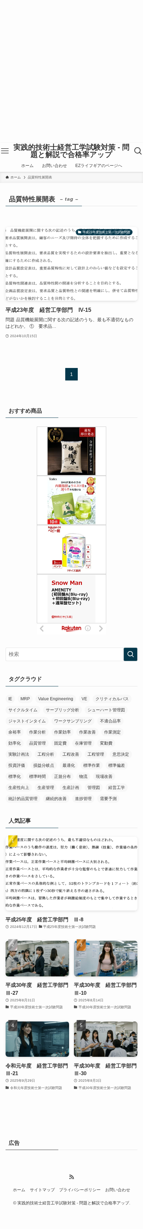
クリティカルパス (112, 698)
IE (10, 698)
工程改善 (70, 754)
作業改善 (87, 732)
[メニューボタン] (5, 151)
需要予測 (108, 798)
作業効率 (62, 732)
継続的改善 (56, 798)
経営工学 (116, 787)
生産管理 (45, 787)
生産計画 (70, 787)
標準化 (14, 776)
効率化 (14, 743)
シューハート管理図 (106, 710)
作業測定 (112, 732)
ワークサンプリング (73, 721)
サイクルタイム (22, 710)
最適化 (68, 765)
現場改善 (104, 776)
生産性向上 (18, 787)
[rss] (71, 1177)
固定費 (60, 743)
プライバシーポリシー (80, 1189)
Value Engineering (55, 698)
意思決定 (120, 754)
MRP (25, 698)
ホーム (19, 1189)
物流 (83, 776)
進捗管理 (83, 798)
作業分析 (37, 732)
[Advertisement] (71, 71)
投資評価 (16, 765)
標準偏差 (116, 765)
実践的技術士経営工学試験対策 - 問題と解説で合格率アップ (71, 151)
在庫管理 (83, 743)
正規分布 (62, 776)
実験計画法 (18, 754)
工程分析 (45, 754)
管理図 (93, 787)
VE (84, 698)
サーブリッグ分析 (62, 710)
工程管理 (95, 754)
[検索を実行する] (130, 654)
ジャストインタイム (27, 721)
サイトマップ (42, 1189)
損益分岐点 (43, 765)
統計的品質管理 (22, 798)
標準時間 (37, 776)
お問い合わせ (117, 1189)
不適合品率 (110, 721)
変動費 (106, 743)
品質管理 (37, 743)
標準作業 (91, 765)
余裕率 (14, 732)
